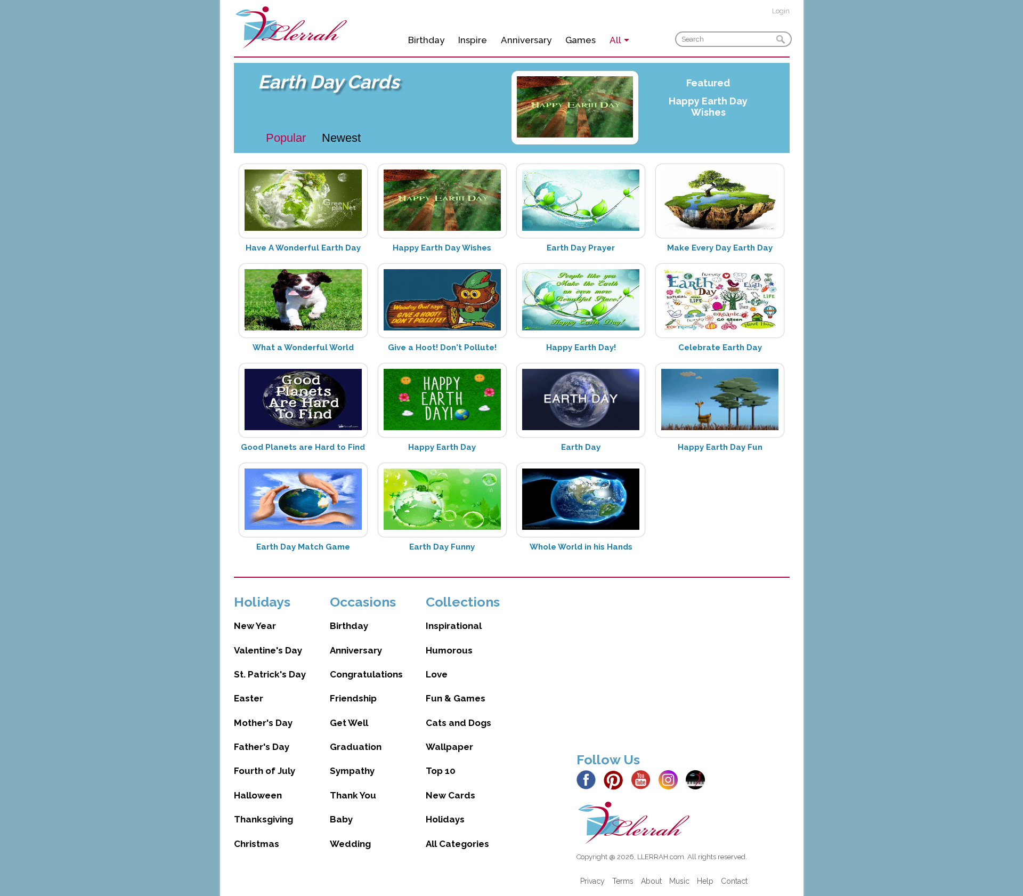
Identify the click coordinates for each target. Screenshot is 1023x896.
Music (679, 881)
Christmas (256, 843)
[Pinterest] (616, 779)
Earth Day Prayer (581, 248)
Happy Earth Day (442, 447)
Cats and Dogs (458, 722)
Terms (623, 881)
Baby (341, 819)
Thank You (353, 795)
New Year (255, 625)
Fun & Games (455, 698)
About (651, 881)
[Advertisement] (683, 668)
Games (580, 40)
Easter (248, 698)
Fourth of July (264, 770)
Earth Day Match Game (303, 547)
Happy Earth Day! (581, 347)
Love (437, 674)
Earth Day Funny (442, 547)
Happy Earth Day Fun (720, 447)
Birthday (426, 40)
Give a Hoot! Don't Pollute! (442, 347)
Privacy (592, 881)
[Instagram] (671, 779)
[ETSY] (698, 779)
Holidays (445, 819)
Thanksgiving (263, 819)
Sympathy (352, 770)
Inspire (472, 40)
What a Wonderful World (303, 347)
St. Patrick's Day (270, 674)
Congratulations (366, 674)
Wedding (350, 843)
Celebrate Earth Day (720, 347)
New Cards (450, 795)
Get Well (349, 722)
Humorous (449, 650)
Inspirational (454, 625)
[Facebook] (589, 779)
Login (781, 11)
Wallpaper (449, 746)
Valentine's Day (268, 650)
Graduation (355, 746)
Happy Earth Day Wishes (708, 106)
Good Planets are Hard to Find (303, 447)
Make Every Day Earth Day (720, 248)
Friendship (353, 698)
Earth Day (580, 447)
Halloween (258, 795)
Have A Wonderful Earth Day (303, 248)
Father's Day (261, 746)
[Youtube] (643, 779)
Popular (286, 137)
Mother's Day (263, 722)
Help (705, 881)
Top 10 (441, 770)
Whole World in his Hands (581, 547)
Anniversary (526, 40)
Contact (734, 881)
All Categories (457, 843)
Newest (341, 137)
